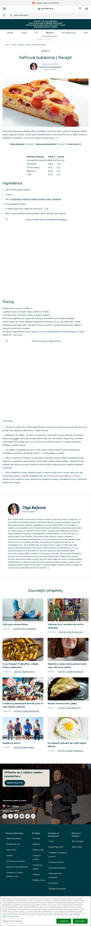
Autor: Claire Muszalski (71, 672)
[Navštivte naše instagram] (4, 816)
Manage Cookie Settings (12, 921)
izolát (16, 438)
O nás (50, 841)
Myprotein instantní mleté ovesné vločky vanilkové (36, 199)
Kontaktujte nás (13, 844)
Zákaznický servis (13, 838)
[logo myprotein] (45, 8)
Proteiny (36, 838)
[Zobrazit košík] (86, 8)
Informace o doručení (15, 861)
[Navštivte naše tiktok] (16, 816)
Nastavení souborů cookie (15, 801)
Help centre (11, 850)
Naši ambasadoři (68, 33)
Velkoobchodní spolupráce (54, 875)
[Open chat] (33, 816)
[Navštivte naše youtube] (21, 816)
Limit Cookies (80, 921)
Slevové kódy (77, 841)
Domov (8, 45)
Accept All (64, 921)
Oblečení (36, 844)
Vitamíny (36, 874)
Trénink (10, 33)
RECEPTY (45, 51)
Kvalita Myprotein (55, 847)
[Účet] (80, 8)
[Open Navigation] (4, 9)
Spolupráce (53, 883)
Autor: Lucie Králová (69, 708)
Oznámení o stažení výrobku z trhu (14, 874)
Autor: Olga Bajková (50, 67)
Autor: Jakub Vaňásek (24, 629)
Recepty (50, 33)
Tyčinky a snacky (36, 857)
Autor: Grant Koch (24, 672)
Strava (24, 33)
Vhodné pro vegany (38, 867)
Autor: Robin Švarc (24, 747)
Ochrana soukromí (56, 862)
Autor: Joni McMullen (70, 632)
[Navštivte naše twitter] (27, 816)
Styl (37, 33)
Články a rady (38, 850)
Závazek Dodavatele (57, 889)
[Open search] (4, 15)
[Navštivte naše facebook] (10, 816)
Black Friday (77, 847)
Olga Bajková (34, 507)
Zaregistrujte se (15, 783)
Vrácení (9, 855)
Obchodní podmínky (56, 868)
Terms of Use (14, 916)
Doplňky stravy (39, 880)
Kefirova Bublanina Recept (36, 45)
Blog (14, 45)
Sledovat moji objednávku (17, 867)
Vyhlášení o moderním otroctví (57, 854)
